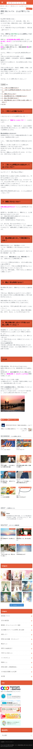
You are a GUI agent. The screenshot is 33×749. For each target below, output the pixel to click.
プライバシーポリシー (10, 741)
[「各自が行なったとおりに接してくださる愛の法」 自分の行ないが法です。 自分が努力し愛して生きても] (16, 586)
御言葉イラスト (5, 616)
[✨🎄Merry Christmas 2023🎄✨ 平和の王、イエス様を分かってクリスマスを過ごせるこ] (6, 586)
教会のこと (4, 643)
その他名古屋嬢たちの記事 (8, 671)
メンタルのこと (5, 657)
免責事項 (2, 741)
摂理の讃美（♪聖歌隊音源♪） (9, 667)
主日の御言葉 (5, 620)
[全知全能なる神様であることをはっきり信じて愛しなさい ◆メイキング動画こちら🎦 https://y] (27, 597)
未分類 (3, 676)
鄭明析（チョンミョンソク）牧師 (10, 625)
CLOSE (3, 84)
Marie (8, 513)
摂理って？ (4, 419)
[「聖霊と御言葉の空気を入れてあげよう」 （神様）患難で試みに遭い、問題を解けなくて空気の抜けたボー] (27, 575)
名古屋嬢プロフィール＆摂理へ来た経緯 (12, 629)
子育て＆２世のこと (14, 419)
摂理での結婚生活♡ (7, 648)
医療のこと (4, 662)
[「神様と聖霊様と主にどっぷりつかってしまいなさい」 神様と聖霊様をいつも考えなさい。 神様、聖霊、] (16, 575)
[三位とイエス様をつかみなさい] (6, 597)
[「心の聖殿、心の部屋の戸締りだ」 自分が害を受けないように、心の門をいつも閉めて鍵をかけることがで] (6, 575)
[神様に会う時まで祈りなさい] (16, 597)
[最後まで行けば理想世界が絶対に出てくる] (27, 586)
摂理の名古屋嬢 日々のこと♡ (10, 639)
